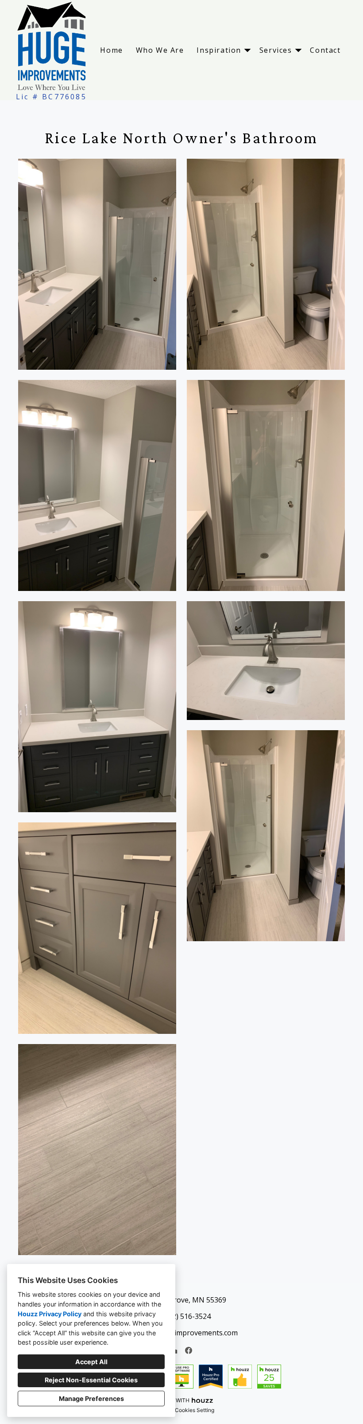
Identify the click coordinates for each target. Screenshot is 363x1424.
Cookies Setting (194, 1410)
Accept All (91, 1361)
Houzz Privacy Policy (49, 1314)
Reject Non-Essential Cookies (91, 1380)
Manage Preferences (91, 1398)
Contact (325, 50)
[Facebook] (188, 1350)
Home (111, 50)
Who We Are (160, 50)
